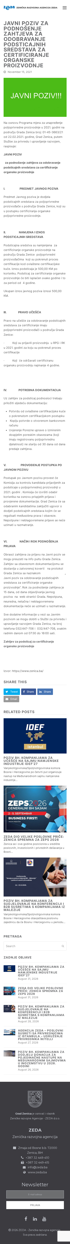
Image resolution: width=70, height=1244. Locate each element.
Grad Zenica (23, 1113)
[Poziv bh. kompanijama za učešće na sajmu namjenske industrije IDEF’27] (35, 735)
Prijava (35, 1205)
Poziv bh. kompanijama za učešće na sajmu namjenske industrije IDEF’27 (31, 761)
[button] (65, 7)
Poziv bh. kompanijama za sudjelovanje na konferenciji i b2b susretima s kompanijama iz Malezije (34, 905)
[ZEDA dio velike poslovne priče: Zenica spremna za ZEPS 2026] (35, 809)
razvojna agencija (49, 1230)
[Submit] (63, 946)
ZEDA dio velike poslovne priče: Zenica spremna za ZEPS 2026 (34, 838)
